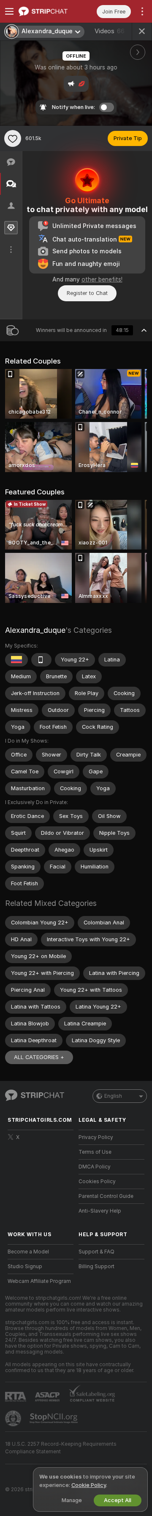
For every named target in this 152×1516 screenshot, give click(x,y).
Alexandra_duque (35, 630)
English (113, 1096)
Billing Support (96, 1266)
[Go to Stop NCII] (54, 1418)
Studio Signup (25, 1266)
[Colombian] (16, 659)
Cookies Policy (97, 1181)
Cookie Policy (88, 1485)
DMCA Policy (95, 1167)
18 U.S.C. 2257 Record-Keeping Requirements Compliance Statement (61, 1448)
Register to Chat (87, 293)
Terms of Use (95, 1152)
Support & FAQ (96, 1252)
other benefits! (101, 279)
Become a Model (28, 1252)
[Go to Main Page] (47, 11)
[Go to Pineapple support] (14, 1418)
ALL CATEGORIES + (39, 1057)
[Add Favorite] (12, 138)
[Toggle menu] (9, 11)
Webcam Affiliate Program (39, 1281)
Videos (110, 31)
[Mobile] (41, 659)
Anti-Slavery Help (100, 1211)
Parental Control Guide (106, 1196)
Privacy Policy (96, 1137)
